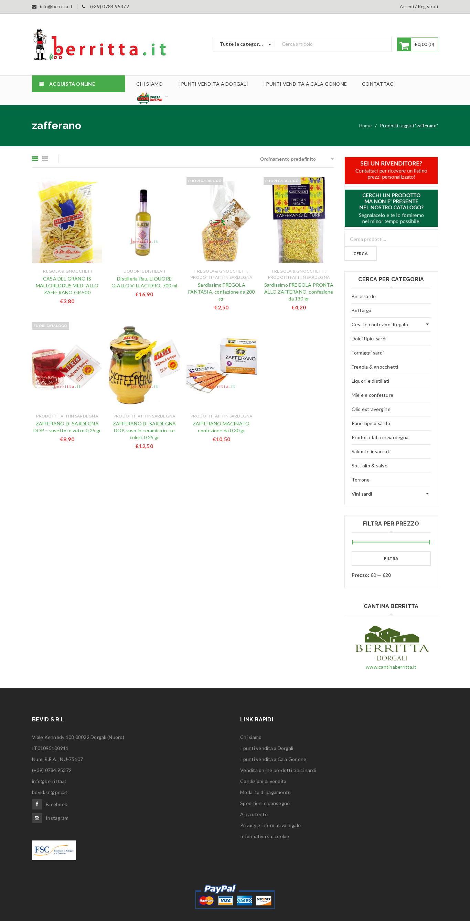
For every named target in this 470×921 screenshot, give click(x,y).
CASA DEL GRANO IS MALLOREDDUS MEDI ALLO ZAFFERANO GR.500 (67, 285)
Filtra (391, 558)
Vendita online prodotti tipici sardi (278, 770)
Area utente (254, 814)
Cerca (360, 253)
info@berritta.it (49, 781)
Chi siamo (250, 737)
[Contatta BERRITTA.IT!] (391, 170)
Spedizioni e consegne (265, 803)
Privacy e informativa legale (270, 825)
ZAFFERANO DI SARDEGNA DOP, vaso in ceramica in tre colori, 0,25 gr (144, 430)
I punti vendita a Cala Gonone (273, 759)
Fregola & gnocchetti (67, 271)
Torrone (361, 480)
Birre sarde (364, 296)
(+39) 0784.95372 (52, 770)
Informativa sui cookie (264, 836)
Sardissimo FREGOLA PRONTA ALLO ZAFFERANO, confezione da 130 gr (298, 291)
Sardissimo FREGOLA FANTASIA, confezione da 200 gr (221, 291)
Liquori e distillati (144, 271)
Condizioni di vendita (263, 781)
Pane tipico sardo (371, 423)
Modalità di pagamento (265, 792)
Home (365, 125)
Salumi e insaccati (371, 451)
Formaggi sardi (368, 353)
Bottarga (362, 310)
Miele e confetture (373, 395)
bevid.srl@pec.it (49, 792)
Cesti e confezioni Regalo (380, 324)
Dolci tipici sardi (369, 338)
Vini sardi (362, 494)
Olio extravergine (371, 409)
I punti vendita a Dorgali (266, 748)
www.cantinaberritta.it (391, 667)
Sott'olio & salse (369, 465)
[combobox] (244, 44)
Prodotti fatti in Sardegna (222, 277)
